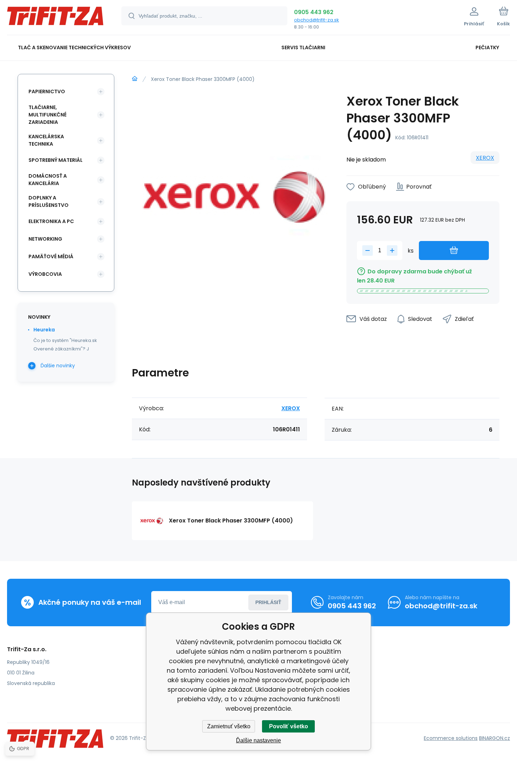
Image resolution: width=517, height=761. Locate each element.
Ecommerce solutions (451, 738)
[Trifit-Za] (135, 79)
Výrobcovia (45, 274)
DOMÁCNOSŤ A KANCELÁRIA (47, 179)
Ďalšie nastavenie (258, 740)
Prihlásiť (268, 602)
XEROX (485, 158)
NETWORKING (45, 238)
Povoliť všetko (288, 726)
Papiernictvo (46, 91)
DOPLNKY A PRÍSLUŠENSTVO (48, 201)
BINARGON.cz (494, 738)
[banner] (55, 18)
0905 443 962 (313, 12)
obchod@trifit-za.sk (316, 20)
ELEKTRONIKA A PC (51, 221)
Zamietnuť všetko (228, 726)
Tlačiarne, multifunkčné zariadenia (47, 115)
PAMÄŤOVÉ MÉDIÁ (51, 256)
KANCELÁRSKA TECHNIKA (46, 140)
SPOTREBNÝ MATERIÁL (55, 160)
